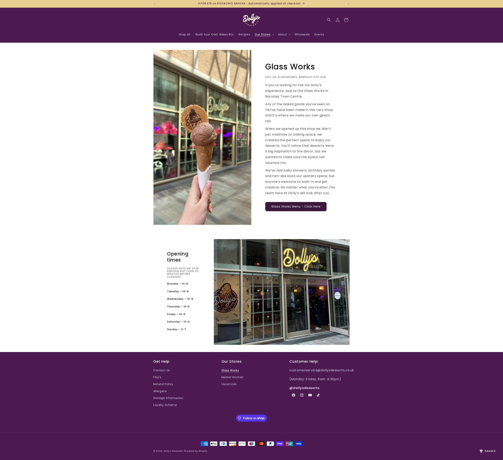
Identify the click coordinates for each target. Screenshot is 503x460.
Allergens (160, 391)
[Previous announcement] (154, 3)
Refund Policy (163, 384)
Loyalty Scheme (165, 405)
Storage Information (168, 398)
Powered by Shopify (196, 451)
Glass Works (230, 370)
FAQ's (157, 377)
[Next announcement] (348, 3)
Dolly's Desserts (173, 451)
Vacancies (229, 384)
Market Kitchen (232, 377)
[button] (264, 34)
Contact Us (161, 370)
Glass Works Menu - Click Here (296, 206)
